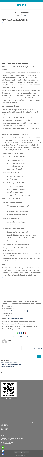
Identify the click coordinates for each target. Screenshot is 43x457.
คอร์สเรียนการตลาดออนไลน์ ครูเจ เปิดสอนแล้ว (9, 362)
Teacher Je (21, 5)
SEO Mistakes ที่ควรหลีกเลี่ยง (7, 348)
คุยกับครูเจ (21, 454)
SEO (21, 336)
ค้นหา (2, 354)
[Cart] (41, 5)
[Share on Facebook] (19, 333)
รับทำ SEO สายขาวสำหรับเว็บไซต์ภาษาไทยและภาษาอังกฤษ (11, 364)
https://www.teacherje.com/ (15, 318)
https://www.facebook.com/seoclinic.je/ (16, 311)
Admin (26, 15)
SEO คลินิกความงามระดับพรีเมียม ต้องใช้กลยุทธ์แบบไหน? (11, 370)
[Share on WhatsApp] (18, 333)
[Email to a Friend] (23, 333)
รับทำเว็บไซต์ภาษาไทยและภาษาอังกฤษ (7, 366)
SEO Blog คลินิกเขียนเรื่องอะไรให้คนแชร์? (8, 368)
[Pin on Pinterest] (25, 333)
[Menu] (1, 5)
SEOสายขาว (28, 336)
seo (26, 336)
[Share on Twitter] (21, 333)
